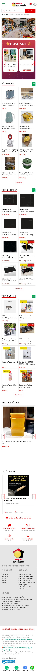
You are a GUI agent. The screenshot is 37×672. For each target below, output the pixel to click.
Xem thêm (18, 182)
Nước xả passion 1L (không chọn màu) (25, 317)
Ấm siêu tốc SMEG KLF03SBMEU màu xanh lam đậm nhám (8, 128)
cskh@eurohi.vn (11, 658)
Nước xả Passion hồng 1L (9, 386)
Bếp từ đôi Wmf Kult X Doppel (26, 280)
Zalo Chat (25, 670)
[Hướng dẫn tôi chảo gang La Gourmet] (18, 485)
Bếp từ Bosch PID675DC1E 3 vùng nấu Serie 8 (9, 211)
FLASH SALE (18, 44)
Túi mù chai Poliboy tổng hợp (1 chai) (25, 386)
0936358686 (16, 670)
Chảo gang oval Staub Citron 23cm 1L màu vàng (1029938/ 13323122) (26, 151)
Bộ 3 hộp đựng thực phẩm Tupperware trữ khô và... (17, 442)
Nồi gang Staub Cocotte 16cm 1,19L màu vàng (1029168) (25, 128)
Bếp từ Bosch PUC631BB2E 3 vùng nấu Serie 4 (26, 234)
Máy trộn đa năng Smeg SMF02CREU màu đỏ (10, 151)
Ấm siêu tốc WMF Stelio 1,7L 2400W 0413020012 (10, 66)
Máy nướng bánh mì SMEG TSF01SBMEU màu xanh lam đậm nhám (9, 104)
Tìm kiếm (30, 11)
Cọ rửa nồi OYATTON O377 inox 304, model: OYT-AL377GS (26, 363)
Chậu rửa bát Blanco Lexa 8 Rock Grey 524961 (26, 340)
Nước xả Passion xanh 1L (10, 362)
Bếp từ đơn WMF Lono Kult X (26, 257)
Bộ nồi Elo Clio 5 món (27, 65)
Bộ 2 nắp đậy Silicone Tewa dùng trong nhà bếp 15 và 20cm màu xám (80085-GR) (9, 174)
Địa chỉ (32, 670)
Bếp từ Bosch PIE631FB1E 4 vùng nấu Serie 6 (27, 211)
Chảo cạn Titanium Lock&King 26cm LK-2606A (9, 317)
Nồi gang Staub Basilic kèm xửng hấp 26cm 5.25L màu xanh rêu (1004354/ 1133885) (26, 174)
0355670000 (6, 670)
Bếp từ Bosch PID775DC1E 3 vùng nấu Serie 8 (9, 234)
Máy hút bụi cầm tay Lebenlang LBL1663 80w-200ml (9, 340)
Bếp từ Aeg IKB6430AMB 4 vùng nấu (9, 257)
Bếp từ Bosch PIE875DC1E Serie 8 (9, 280)
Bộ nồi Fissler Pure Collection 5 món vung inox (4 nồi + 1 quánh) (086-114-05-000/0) (26, 104)
